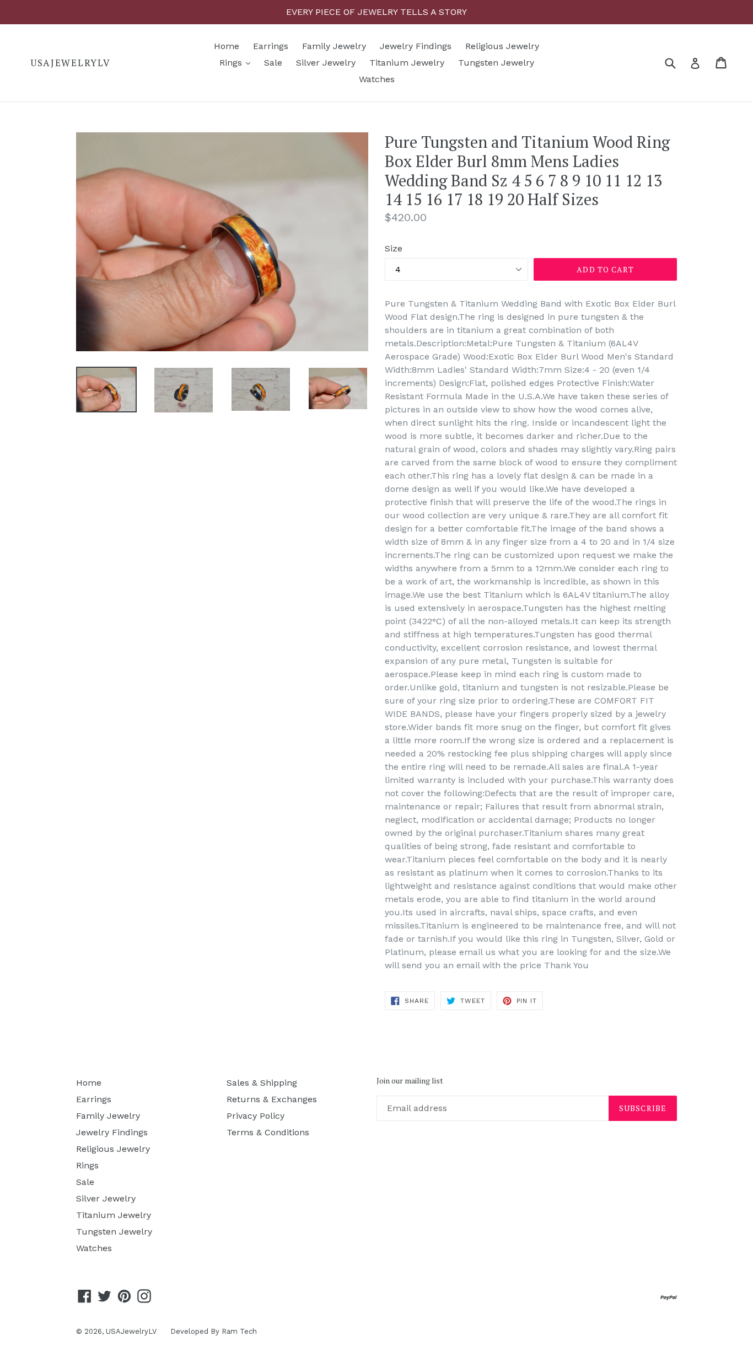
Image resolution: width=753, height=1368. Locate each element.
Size (393, 248)
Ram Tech (239, 1331)
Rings (237, 62)
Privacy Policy (255, 1116)
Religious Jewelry (502, 46)
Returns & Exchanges (272, 1099)
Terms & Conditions (268, 1132)
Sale (273, 62)
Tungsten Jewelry (496, 62)
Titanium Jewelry (406, 62)
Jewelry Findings (415, 46)
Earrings (270, 46)
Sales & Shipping (262, 1082)
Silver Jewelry (326, 62)
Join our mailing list (409, 1081)
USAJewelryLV (70, 62)
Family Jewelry (334, 46)
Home (226, 46)
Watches (377, 79)
